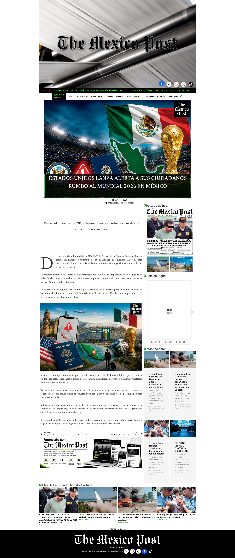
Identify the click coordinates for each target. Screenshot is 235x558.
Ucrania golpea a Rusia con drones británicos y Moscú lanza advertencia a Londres (183, 382)
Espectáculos (149, 96)
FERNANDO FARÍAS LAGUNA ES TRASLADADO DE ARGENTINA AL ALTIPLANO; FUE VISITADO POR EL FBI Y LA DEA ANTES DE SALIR (58, 518)
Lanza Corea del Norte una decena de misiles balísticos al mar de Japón (96, 515)
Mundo (110, 96)
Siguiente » (123, 529)
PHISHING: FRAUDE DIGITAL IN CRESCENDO (90, 90)
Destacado (113, 203)
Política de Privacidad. (117, 547)
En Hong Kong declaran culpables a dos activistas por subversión (156, 448)
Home (93, 96)
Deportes (161, 96)
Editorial (137, 96)
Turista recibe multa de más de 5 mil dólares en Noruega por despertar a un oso (153, 90)
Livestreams (173, 96)
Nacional (119, 96)
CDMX (128, 96)
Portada (101, 96)
